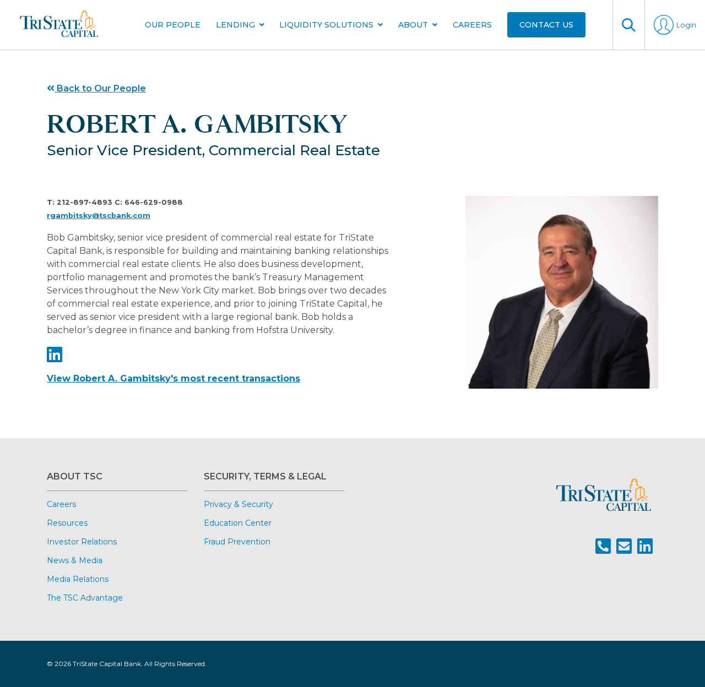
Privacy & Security (238, 504)
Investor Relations (82, 541)
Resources (67, 523)
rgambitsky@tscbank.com (98, 215)
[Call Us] (603, 546)
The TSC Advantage (85, 597)
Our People (172, 25)
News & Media (74, 560)
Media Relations (78, 579)
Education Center (238, 523)
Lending (235, 25)
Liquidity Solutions (326, 25)
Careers (472, 25)
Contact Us (546, 25)
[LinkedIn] (54, 355)
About (413, 25)
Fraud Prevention (237, 541)
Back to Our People (100, 88)
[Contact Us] (624, 546)
